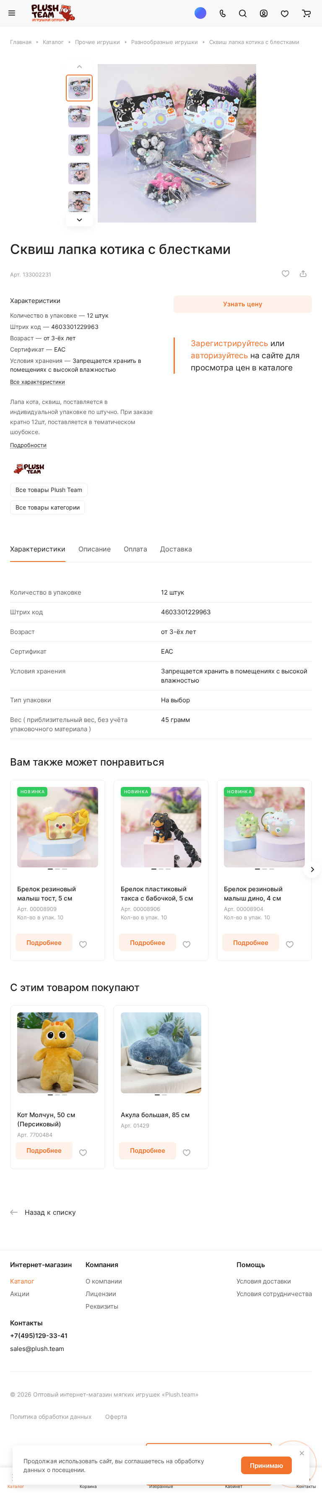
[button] (79, 220)
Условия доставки (263, 1281)
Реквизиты (102, 1306)
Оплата (135, 549)
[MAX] (200, 13)
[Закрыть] (301, 1453)
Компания (102, 1264)
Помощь (250, 1264)
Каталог (22, 1281)
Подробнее (44, 943)
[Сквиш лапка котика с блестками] (177, 143)
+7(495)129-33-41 (39, 1336)
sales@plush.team (37, 1349)
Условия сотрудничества (274, 1294)
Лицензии (101, 1294)
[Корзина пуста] (306, 13)
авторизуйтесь (219, 355)
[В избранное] (285, 273)
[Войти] (263, 13)
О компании (104, 1281)
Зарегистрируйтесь (229, 343)
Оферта (116, 1416)
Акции (19, 1294)
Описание (94, 549)
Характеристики (37, 549)
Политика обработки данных (51, 1416)
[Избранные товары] (284, 13)
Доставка (176, 549)
